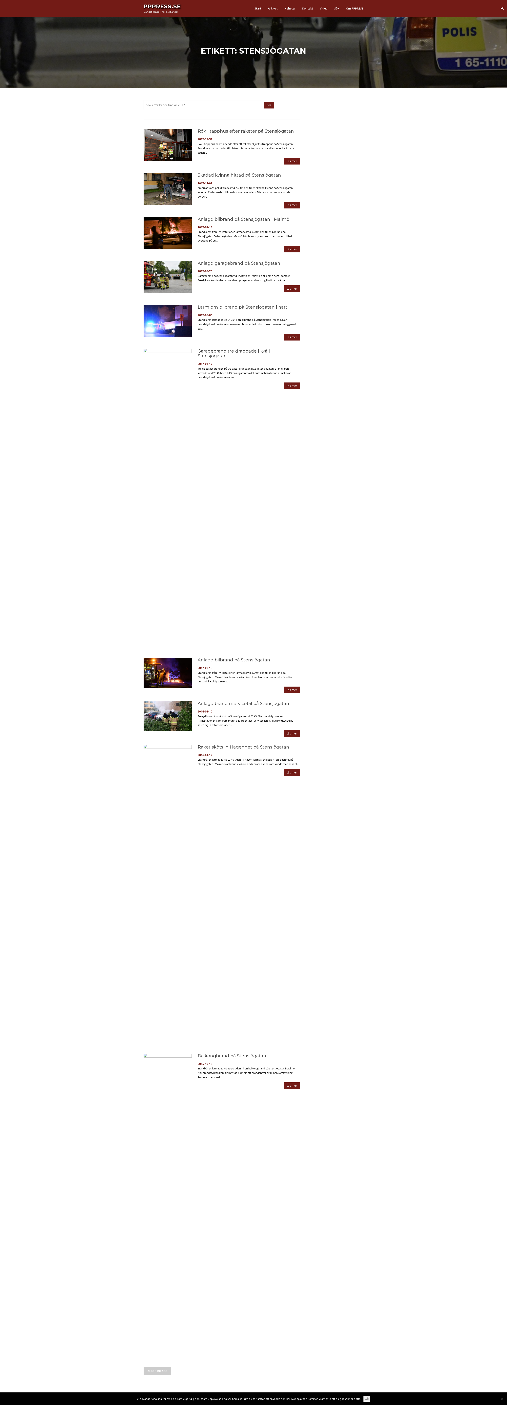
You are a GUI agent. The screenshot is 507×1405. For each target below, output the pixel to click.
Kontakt (307, 8)
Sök (336, 8)
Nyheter (289, 8)
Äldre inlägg (157, 1371)
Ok (367, 1399)
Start (257, 8)
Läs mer (292, 161)
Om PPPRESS (354, 8)
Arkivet (273, 8)
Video (324, 8)
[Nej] (502, 1399)
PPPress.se (162, 6)
